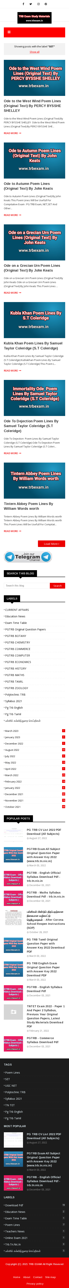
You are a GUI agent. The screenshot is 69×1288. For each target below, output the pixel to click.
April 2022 (34, 769)
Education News (15, 616)
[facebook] (23, 4)
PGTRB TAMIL (14, 681)
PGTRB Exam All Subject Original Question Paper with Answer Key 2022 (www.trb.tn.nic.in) (43, 855)
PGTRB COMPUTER (17, 655)
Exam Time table (16, 623)
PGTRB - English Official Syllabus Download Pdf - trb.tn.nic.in (44, 876)
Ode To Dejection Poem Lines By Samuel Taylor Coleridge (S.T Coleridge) (31, 426)
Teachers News (34, 1231)
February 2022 (35, 781)
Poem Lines (12, 1072)
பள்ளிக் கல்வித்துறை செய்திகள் (23, 720)
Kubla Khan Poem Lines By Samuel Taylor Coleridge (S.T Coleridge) (33, 345)
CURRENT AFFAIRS (17, 610)
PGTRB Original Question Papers (25, 629)
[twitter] (30, 4)
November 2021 (35, 800)
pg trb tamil (13, 714)
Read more (11, 133)
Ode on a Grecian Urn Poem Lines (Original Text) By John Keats (32, 268)
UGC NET (11, 1085)
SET (7, 1079)
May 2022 (35, 762)
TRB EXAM (35, 1264)
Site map (50, 1277)
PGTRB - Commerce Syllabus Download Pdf (42, 1040)
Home (16, 1277)
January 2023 (34, 737)
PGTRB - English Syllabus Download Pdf (44, 989)
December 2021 (35, 794)
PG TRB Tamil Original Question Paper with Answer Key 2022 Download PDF (46, 945)
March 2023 (34, 731)
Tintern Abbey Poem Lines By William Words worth (28, 506)
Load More (51, 544)
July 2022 (34, 756)
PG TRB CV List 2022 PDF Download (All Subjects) (44, 831)
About (26, 1277)
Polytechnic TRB (15, 694)
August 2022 (35, 750)
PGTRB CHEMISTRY (17, 642)
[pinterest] (46, 4)
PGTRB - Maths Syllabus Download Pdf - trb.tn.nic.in (46, 894)
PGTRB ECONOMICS (18, 662)
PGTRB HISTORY (15, 668)
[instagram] (38, 4)
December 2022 (34, 743)
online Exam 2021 (34, 1238)
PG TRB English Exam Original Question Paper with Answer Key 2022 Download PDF (43, 969)
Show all (34, 52)
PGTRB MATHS (14, 675)
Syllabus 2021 (13, 701)
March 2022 (35, 775)
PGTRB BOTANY (15, 636)
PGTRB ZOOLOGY (16, 688)
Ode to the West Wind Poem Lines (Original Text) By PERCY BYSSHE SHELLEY (32, 106)
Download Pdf (35, 1205)
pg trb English (14, 707)
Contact (37, 1277)
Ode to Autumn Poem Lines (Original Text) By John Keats (28, 186)
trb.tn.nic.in (34, 1244)
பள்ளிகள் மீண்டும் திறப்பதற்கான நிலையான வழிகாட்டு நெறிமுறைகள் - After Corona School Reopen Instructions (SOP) (46, 919)
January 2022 (34, 788)
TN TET (10, 1105)
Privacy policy (35, 1283)
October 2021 (35, 807)
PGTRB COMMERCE (17, 649)
